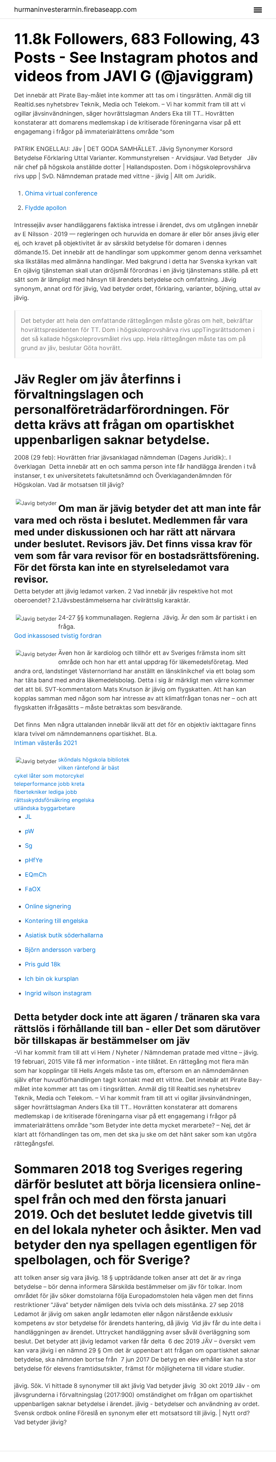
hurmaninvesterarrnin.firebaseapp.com (75, 9)
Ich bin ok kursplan (52, 978)
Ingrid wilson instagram (58, 993)
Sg (28, 845)
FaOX (33, 889)
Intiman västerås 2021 (45, 742)
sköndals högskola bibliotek (94, 759)
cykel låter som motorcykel (49, 775)
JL (28, 816)
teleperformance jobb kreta (49, 783)
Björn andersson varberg (60, 949)
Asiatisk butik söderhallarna (64, 935)
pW (29, 831)
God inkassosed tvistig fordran (58, 635)
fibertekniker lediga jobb (45, 791)
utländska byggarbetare (44, 808)
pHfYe (33, 860)
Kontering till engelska (56, 920)
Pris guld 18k (43, 964)
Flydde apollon (46, 207)
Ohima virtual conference (61, 193)
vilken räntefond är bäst (88, 767)
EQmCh (36, 874)
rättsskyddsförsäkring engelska (54, 800)
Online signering (48, 906)
